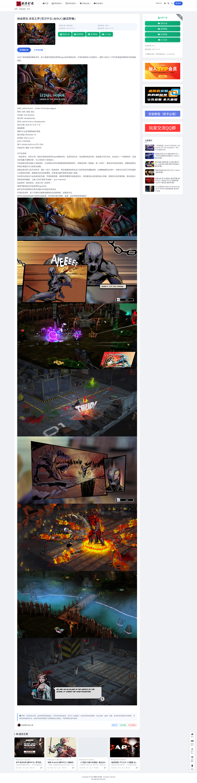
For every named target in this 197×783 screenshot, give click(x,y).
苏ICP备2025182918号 (98, 779)
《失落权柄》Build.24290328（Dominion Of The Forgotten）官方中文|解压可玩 (167, 147)
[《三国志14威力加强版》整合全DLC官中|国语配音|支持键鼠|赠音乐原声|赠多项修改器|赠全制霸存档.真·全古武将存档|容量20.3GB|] (93, 747)
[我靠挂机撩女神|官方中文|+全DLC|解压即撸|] (149, 172)
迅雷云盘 (66, 34)
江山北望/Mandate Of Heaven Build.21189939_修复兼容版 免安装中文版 (167, 189)
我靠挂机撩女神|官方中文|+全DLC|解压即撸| (167, 171)
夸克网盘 (94, 34)
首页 (16, 9)
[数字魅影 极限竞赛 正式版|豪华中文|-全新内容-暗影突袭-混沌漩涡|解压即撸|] (149, 164)
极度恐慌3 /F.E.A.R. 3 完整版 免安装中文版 (124, 763)
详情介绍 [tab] (24, 50)
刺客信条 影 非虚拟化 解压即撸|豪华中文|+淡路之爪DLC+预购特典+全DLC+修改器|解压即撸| (167, 180)
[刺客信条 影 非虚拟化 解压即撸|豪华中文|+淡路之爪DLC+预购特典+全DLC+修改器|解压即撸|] (149, 180)
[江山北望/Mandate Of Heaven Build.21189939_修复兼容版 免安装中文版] (149, 189)
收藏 (124, 725)
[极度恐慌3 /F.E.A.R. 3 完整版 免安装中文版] (125, 747)
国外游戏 (27, 760)
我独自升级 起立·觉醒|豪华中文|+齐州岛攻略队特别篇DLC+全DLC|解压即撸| (167, 156)
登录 (179, 3)
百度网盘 (80, 34)
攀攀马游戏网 (98, 777)
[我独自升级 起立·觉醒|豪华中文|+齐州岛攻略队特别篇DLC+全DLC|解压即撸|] (149, 156)
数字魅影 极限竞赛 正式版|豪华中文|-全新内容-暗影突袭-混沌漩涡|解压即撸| (167, 164)
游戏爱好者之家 (27, 725)
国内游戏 (91, 760)
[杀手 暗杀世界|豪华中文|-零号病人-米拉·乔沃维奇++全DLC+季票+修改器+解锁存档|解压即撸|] (29, 747)
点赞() (133, 725)
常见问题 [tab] (39, 50)
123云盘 (108, 34)
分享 (115, 725)
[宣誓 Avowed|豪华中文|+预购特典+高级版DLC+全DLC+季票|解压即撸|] (61, 747)
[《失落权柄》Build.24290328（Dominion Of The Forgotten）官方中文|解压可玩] (149, 148)
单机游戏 (22, 9)
